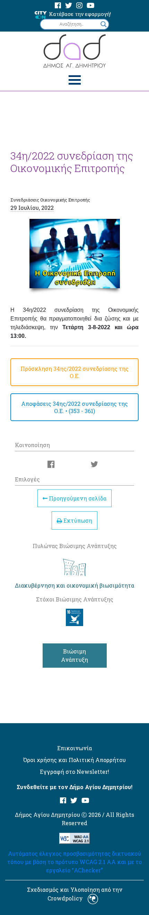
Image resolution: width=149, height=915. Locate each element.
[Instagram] (79, 5)
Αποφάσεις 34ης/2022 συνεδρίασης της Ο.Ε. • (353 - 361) (74, 407)
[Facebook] (58, 5)
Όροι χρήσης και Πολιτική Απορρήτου (74, 759)
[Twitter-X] (68, 5)
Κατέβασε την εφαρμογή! (80, 13)
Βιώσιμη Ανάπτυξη (74, 655)
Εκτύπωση (77, 520)
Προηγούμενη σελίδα (76, 498)
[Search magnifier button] (103, 24)
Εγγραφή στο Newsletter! (74, 771)
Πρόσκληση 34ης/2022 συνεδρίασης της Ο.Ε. (74, 372)
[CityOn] (41, 14)
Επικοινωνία (74, 748)
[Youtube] (91, 5)
